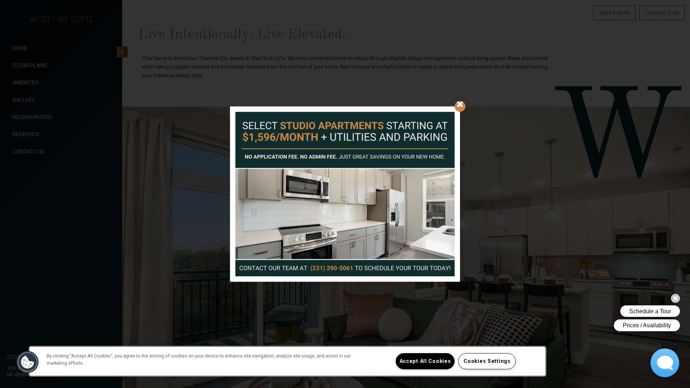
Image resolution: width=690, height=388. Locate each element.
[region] (287, 361)
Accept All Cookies (425, 361)
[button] (27, 362)
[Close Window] (460, 106)
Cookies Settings (487, 361)
